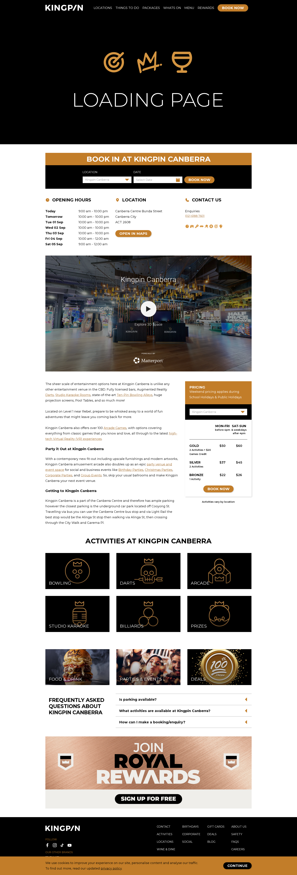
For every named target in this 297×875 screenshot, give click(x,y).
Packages (151, 8)
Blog (211, 841)
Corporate (191, 834)
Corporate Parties (58, 475)
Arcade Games (115, 428)
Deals (212, 834)
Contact (163, 826)
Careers (238, 849)
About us (238, 826)
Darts (49, 395)
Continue (237, 866)
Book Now (218, 489)
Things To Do (127, 8)
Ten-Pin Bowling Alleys (134, 395)
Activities (164, 834)
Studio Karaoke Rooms (73, 395)
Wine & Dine (166, 849)
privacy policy (111, 868)
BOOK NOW (199, 180)
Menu (189, 8)
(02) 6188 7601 (195, 216)
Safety (236, 834)
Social (187, 841)
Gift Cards (215, 826)
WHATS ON (172, 8)
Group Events (91, 475)
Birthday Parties (130, 470)
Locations (103, 8)
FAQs (235, 841)
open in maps (133, 234)
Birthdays (190, 826)
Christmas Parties (158, 470)
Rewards (206, 8)
